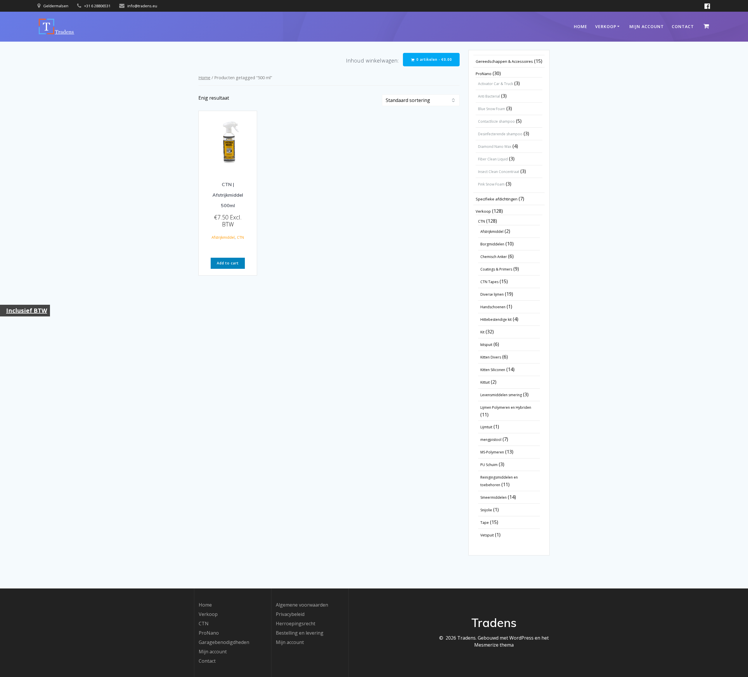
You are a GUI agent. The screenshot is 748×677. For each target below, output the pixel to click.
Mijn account (646, 26)
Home (580, 26)
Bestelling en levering (299, 633)
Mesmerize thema (494, 645)
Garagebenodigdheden (224, 642)
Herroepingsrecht (295, 623)
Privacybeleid (290, 614)
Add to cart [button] (228, 263)
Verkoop (605, 26)
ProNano (209, 633)
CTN (240, 237)
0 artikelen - (433, 59)
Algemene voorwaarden (302, 605)
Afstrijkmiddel (223, 237)
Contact (683, 26)
